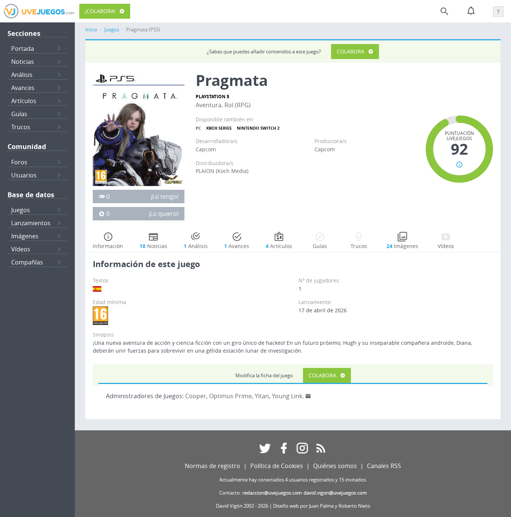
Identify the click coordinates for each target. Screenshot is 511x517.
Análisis (22, 75)
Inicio (91, 30)
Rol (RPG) (237, 105)
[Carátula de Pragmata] (138, 128)
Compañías (27, 262)
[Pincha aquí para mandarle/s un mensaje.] (308, 396)
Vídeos (20, 249)
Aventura (208, 105)
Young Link (287, 396)
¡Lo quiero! (163, 214)
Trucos (20, 127)
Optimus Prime (230, 396)
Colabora (350, 51)
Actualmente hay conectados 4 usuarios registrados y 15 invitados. (293, 480)
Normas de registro (212, 466)
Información (108, 246)
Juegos (20, 210)
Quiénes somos (335, 466)
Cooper (195, 396)
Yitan (262, 396)
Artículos (23, 101)
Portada (22, 48)
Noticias (22, 62)
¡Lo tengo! (164, 196)
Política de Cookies (276, 466)
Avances (22, 88)
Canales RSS (384, 466)
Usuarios (24, 175)
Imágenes (25, 236)
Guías (19, 114)
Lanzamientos (31, 223)
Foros (19, 162)
